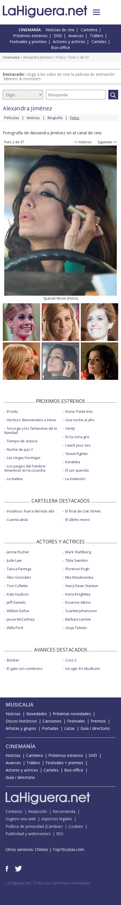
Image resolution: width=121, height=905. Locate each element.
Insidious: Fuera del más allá (30, 511)
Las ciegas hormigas (24, 457)
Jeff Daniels (16, 602)
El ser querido (77, 470)
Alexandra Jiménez (38, 57)
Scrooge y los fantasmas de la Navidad (30, 430)
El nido (12, 411)
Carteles (98, 41)
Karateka (72, 461)
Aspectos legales (56, 818)
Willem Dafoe (18, 610)
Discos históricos (21, 721)
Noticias (33, 117)
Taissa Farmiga (19, 568)
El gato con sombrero (24, 668)
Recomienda (64, 811)
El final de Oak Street (82, 511)
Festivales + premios (64, 762)
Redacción (37, 811)
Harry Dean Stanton (81, 585)
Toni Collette (17, 585)
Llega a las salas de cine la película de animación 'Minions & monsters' (59, 76)
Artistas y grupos (21, 728)
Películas (11, 117)
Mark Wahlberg (78, 551)
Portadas (50, 728)
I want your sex (78, 445)
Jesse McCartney (21, 619)
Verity (70, 428)
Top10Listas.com (68, 849)
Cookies (75, 826)
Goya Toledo (76, 627)
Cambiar (53, 826)
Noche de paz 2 (20, 449)
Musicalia (19, 704)
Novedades (36, 713)
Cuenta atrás (17, 519)
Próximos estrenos (30, 35)
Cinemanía (11, 57)
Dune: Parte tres (79, 411)
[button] (96, 12)
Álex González (19, 577)
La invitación (75, 478)
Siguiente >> (107, 142)
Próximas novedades (72, 713)
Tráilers (96, 35)
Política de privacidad (25, 826)
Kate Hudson (18, 594)
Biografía (55, 117)
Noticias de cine (60, 29)
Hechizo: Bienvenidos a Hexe (31, 419)
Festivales (76, 721)
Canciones (51, 721)
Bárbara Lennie (78, 619)
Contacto (14, 811)
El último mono (77, 519)
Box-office (60, 47)
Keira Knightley (77, 594)
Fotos (60, 57)
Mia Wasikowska (79, 577)
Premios (98, 721)
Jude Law (14, 560)
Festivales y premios (28, 41)
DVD (58, 35)
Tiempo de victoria (22, 440)
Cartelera (89, 29)
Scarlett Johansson (81, 610)
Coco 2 (71, 660)
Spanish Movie (54, 298)
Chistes (41, 849)
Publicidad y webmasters (28, 833)
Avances (76, 35)
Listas (69, 728)
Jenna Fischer (18, 551)
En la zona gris (77, 436)
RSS (59, 833)
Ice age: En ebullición (82, 668)
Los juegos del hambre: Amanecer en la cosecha (25, 468)
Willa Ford (15, 627)
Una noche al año (80, 419)
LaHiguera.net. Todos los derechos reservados (48, 883)
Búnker (13, 660)
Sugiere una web (21, 818)
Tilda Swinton (76, 560)
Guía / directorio (95, 728)
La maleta (15, 478)
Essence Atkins (78, 602)
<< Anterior (83, 142)
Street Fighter (76, 453)
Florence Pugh (77, 568)
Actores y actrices (69, 41)
